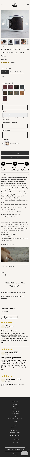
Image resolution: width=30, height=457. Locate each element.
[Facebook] (13, 442)
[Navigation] (2, 4)
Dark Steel (5, 72)
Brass (3, 76)
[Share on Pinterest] (6, 275)
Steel (11, 72)
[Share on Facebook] (2, 275)
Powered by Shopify (15, 455)
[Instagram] (17, 442)
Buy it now (15, 157)
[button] (3, 23)
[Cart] (28, 4)
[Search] (24, 4)
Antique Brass (19, 72)
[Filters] (3, 317)
